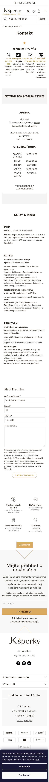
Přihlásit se (24, 612)
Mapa (36, 122)
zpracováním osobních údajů (24, 622)
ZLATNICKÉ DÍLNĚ (24, 189)
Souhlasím (24, 775)
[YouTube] (29, 663)
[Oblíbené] (33, 11)
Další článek (24, 544)
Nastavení (24, 766)
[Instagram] (24, 663)
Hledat (42, 18)
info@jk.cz (18, 58)
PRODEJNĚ (27, 186)
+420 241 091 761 (26, 3)
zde (37, 759)
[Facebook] (18, 663)
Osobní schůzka (41, 59)
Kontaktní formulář (30, 59)
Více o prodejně (24, 720)
